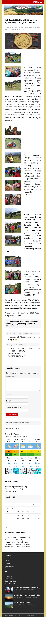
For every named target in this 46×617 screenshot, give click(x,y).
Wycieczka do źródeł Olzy (21, 538)
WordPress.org (10, 583)
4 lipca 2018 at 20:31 (16, 345)
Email (8, 401)
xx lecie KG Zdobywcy (18, 540)
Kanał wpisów (9, 579)
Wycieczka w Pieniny (11, 491)
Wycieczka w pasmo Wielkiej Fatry (16, 487)
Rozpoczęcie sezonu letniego (21, 544)
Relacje (7, 560)
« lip (6, 528)
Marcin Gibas (28, 27)
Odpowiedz (30, 333)
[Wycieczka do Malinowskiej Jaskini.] (9, 599)
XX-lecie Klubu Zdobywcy (19, 542)
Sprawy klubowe (10, 29)
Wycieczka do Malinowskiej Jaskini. (16, 489)
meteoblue (23, 477)
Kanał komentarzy (11, 581)
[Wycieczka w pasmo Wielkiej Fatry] (9, 592)
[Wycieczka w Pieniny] (9, 607)
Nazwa (8, 394)
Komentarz (10, 377)
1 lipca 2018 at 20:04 (19, 333)
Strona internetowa (13, 408)
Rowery (7, 564)
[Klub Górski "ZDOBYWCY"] (23, 14)
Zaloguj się (8, 577)
